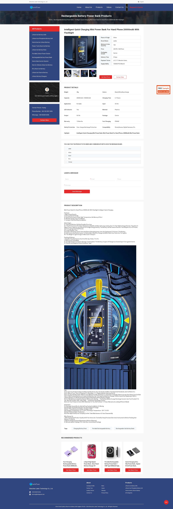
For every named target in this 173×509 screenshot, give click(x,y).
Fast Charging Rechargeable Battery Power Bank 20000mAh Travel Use (70, 464)
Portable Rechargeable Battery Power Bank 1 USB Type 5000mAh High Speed (112, 464)
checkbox (65, 152)
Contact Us (89, 493)
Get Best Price (106, 77)
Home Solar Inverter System (40, 61)
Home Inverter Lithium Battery (41, 42)
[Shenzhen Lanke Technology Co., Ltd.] (35, 7)
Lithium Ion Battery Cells (39, 34)
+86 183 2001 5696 (47, 111)
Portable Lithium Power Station (41, 53)
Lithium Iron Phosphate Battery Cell (42, 38)
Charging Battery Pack (80, 428)
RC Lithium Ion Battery (38, 68)
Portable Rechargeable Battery (101, 428)
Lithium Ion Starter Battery (40, 72)
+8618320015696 (44, 115)
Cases (103, 488)
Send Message (77, 191)
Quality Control (90, 490)
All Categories (128, 493)
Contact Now (44, 120)
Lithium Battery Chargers (39, 76)
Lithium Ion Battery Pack (39, 50)
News (102, 485)
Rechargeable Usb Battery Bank (125, 428)
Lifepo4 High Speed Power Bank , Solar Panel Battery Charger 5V (91, 464)
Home (50, 19)
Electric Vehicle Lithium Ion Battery (42, 65)
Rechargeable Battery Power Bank (64, 19)
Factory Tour (89, 488)
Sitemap (103, 490)
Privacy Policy (104, 493)
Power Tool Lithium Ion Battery (41, 46)
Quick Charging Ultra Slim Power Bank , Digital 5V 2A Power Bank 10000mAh (132, 464)
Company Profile (90, 485)
